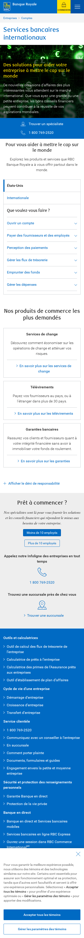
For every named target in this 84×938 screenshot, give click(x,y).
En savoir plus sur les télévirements (45, 413)
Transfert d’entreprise (23, 713)
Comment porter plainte (25, 753)
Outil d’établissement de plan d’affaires (38, 680)
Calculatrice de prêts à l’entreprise (33, 659)
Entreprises (10, 18)
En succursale (18, 745)
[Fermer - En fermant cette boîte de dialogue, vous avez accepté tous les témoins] (78, 854)
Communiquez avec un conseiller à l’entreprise (43, 738)
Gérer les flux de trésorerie (27, 260)
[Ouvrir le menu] (77, 6)
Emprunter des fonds (23, 272)
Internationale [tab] (18, 198)
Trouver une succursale (45, 615)
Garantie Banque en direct (27, 796)
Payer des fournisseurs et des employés (38, 235)
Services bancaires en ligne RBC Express (38, 834)
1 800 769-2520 (41, 132)
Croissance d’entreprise (25, 705)
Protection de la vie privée (27, 804)
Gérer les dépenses (22, 284)
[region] (42, 893)
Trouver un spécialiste (46, 124)
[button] (64, 6)
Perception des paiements (27, 248)
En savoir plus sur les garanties (45, 461)
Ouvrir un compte (20, 223)
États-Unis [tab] (15, 185)
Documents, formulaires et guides (33, 760)
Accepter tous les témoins (42, 915)
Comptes (26, 18)
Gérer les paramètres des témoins (42, 929)
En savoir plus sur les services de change (45, 368)
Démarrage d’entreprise (25, 697)
